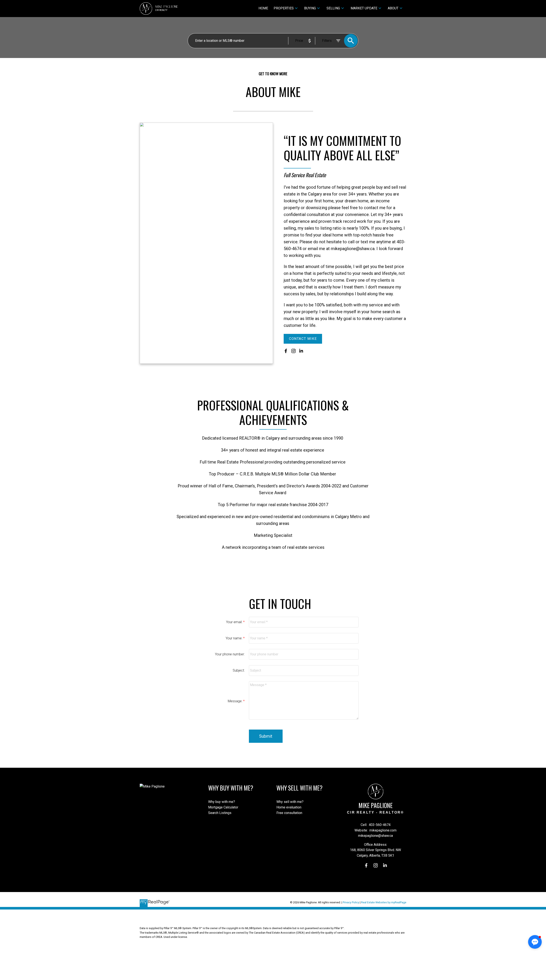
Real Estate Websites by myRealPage (383, 902)
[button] (303, 339)
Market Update (364, 8)
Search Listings (219, 813)
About (393, 8)
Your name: (234, 638)
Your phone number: (230, 654)
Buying (310, 8)
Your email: (234, 622)
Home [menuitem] (263, 8)
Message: (235, 701)
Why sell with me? (289, 802)
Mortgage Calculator (223, 807)
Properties (284, 8)
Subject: (239, 670)
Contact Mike (303, 339)
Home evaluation (288, 807)
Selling (333, 8)
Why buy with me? (221, 802)
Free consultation (289, 813)
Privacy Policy (351, 902)
